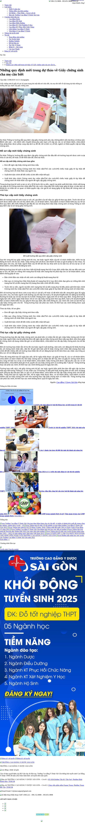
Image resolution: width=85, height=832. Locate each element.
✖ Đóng (59, 411)
